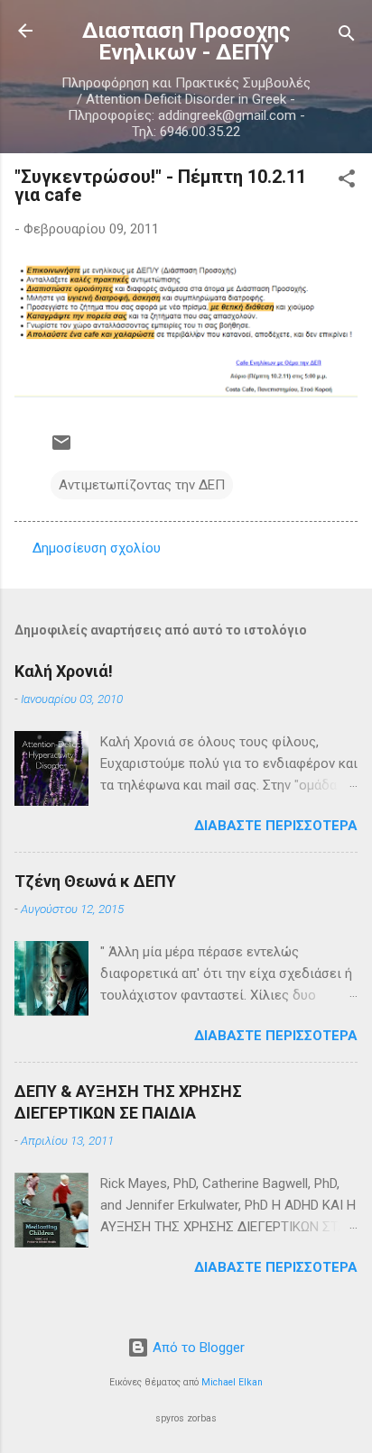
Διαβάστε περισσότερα (276, 826)
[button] (347, 182)
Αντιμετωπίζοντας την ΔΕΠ (142, 485)
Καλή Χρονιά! (63, 671)
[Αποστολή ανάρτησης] (61, 449)
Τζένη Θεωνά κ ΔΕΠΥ (95, 881)
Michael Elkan (232, 1382)
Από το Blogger (197, 1347)
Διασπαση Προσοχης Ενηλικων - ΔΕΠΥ (186, 41)
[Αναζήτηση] (347, 36)
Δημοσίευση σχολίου (97, 548)
